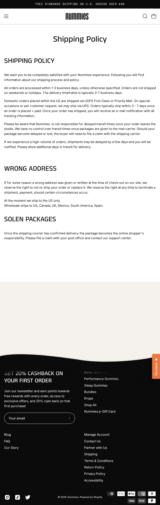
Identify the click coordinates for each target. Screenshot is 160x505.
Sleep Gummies (96, 385)
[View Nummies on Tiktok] (16, 497)
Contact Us (92, 441)
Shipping (90, 454)
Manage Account (96, 435)
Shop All (90, 405)
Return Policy (94, 467)
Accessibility (93, 480)
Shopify (98, 497)
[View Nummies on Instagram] (6, 497)
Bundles (90, 392)
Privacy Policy (94, 474)
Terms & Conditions (98, 461)
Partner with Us (95, 448)
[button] (145, 16)
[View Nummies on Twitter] (27, 497)
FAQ (7, 441)
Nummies (73, 497)
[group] (80, 4)
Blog (7, 435)
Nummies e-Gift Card (99, 411)
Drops (88, 398)
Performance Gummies (101, 379)
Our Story (11, 448)
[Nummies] (80, 16)
